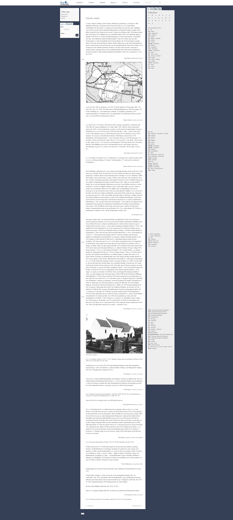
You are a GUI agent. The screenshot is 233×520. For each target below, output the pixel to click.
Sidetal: (62, 33)
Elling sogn (90, 506)
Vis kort (124, 2)
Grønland (102, 2)
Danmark (79, 2)
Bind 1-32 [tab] (63, 24)
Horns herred (64, 14)
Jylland (63, 18)
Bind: (62, 27)
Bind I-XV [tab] (70, 24)
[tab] (148, 9)
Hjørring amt (64, 16)
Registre (112, 2)
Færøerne (91, 2)
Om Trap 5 (137, 2)
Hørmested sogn (137, 506)
